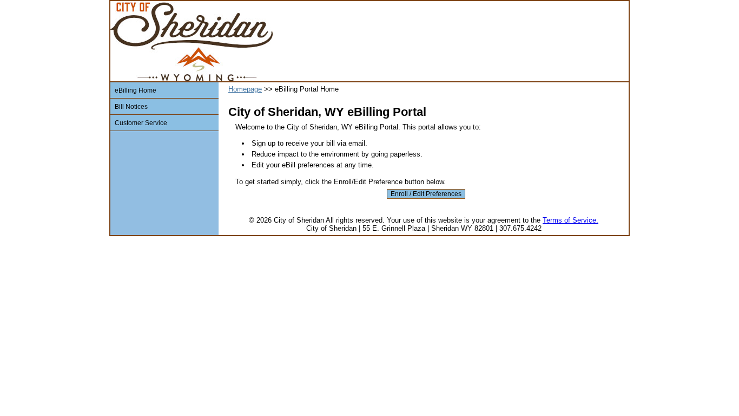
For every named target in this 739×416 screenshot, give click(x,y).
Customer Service (141, 122)
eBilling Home (135, 90)
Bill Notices (131, 106)
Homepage (245, 89)
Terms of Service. (570, 220)
